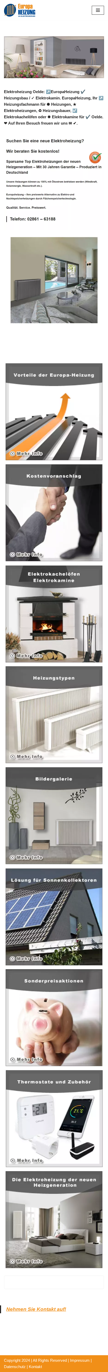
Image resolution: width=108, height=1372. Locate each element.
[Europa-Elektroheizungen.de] (19, 10)
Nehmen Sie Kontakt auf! (36, 1309)
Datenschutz (15, 1366)
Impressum (80, 1360)
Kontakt (35, 1366)
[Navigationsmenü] (98, 10)
